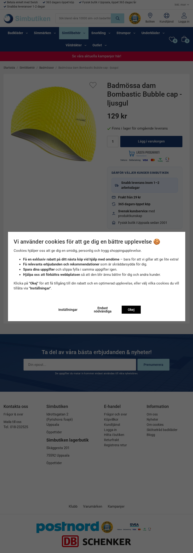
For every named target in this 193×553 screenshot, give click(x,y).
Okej (131, 310)
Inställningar (67, 310)
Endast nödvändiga (103, 309)
